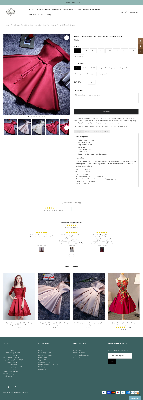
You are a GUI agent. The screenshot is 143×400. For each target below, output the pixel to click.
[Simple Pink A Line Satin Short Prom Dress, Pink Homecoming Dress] (54, 296)
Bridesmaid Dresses (11, 362)
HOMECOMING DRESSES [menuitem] (62, 9)
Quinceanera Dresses (11, 357)
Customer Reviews (45, 355)
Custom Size (79, 57)
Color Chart (42, 357)
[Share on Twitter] (140, 46)
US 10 (109, 51)
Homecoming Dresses (11, 353)
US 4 (85, 51)
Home (7, 25)
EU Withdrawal (43, 367)
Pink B (85, 68)
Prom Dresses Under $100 (13, 360)
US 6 (93, 51)
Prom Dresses (8, 350)
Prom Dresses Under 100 (19, 25)
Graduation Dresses (11, 355)
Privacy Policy (78, 350)
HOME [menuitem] (31, 9)
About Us (76, 357)
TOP (139, 397)
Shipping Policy (44, 362)
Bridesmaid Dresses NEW (12, 367)
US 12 (117, 51)
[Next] (66, 127)
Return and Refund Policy (48, 364)
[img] (71, 225)
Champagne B (91, 74)
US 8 (101, 51)
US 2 (77, 51)
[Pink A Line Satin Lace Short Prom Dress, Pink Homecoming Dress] (89, 296)
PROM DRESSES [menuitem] (42, 9)
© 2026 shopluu (8, 392)
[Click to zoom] (66, 37)
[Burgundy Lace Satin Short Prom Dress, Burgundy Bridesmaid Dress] (19, 296)
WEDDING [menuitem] (32, 14)
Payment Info (43, 360)
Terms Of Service (79, 353)
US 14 (124, 51)
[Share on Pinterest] (140, 51)
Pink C (93, 68)
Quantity (77, 82)
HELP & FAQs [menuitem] (46, 14)
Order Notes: (78, 91)
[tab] (79, 131)
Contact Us (42, 369)
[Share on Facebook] (140, 41)
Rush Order (7, 376)
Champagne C (103, 74)
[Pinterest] (12, 387)
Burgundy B (113, 68)
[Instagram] (8, 387)
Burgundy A (102, 68)
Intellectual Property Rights (83, 355)
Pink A (77, 68)
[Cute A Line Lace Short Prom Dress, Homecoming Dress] (124, 296)
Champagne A (79, 74)
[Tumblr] (16, 387)
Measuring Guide (44, 353)
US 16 (132, 51)
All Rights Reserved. (21, 392)
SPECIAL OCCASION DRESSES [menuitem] (87, 9)
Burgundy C (123, 68)
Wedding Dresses (10, 374)
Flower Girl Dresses (10, 371)
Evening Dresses (9, 369)
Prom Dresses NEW (10, 364)
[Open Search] (122, 12)
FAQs (40, 350)
